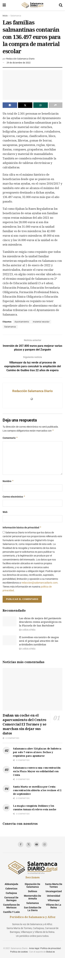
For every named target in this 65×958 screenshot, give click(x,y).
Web (5, 512)
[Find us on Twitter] (28, 845)
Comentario (10, 437)
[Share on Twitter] (25, 105)
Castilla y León (11, 912)
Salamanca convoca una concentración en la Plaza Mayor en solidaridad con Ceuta (36, 771)
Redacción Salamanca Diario (20, 58)
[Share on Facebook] (10, 105)
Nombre (8, 481)
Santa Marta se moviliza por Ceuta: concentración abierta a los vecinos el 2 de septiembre (37, 790)
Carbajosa (11, 893)
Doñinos (32, 891)
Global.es (50, 952)
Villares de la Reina (53, 906)
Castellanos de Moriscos (11, 906)
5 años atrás (28, 649)
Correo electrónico (14, 496)
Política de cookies (19, 952)
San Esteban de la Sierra (32, 909)
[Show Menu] (4, 5)
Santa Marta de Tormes (53, 885)
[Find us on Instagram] (44, 844)
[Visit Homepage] (32, 5)
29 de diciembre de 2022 (19, 62)
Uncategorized (54, 891)
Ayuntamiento (22, 322)
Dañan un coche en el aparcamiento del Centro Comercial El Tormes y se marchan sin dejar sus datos (24, 724)
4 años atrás (28, 630)
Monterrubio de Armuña (32, 897)
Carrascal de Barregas (11, 899)
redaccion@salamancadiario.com (39, 582)
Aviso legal (34, 948)
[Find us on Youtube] (36, 844)
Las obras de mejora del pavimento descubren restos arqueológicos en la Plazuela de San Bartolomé (40, 622)
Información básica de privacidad (22, 527)
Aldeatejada (11, 884)
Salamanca (15, 15)
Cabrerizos (11, 888)
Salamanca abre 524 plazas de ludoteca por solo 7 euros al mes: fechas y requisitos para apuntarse (37, 752)
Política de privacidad (50, 948)
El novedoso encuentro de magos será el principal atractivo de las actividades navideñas (39, 641)
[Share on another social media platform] (56, 105)
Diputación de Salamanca (32, 885)
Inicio (5, 15)
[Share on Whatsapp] (40, 105)
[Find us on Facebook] (20, 844)
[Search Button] (60, 5)
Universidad (53, 895)
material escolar (41, 322)
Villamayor (54, 900)
